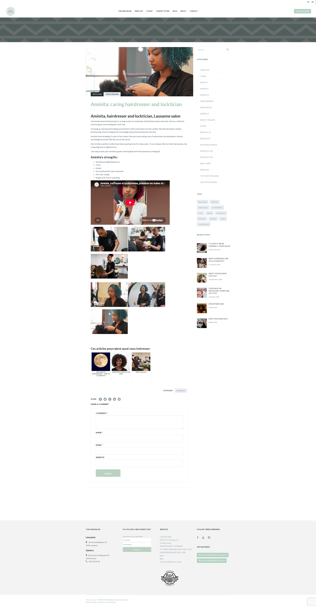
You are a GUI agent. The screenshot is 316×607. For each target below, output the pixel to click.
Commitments (217, 207)
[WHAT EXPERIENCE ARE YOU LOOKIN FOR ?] (202, 263)
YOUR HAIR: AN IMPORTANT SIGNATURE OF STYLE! (219, 290)
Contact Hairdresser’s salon (170, 562)
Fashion (204, 95)
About (183, 11)
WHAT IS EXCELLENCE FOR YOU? (218, 274)
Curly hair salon (166, 537)
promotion (206, 151)
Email (99, 445)
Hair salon (206, 107)
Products (205, 132)
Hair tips (213, 219)
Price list (139, 11)
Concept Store (162, 11)
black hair (214, 202)
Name (99, 432)
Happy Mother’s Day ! (218, 319)
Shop (162, 556)
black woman (203, 207)
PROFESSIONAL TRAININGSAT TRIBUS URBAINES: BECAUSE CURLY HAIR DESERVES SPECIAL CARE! (176, 549)
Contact (194, 11)
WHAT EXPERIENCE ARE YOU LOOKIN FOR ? (218, 259)
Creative (204, 70)
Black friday (203, 202)
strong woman (204, 224)
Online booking (302, 11)
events (209, 213)
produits (205, 138)
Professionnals (208, 145)
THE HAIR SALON (124, 11)
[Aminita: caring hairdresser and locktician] (100, 399)
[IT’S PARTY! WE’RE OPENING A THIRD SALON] (202, 248)
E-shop (150, 11)
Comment (102, 413)
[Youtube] (205, 537)
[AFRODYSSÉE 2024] (202, 308)
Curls (203, 76)
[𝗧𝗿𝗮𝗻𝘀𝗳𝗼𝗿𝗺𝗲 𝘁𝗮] (290, 503)
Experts (204, 88)
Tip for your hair (209, 176)
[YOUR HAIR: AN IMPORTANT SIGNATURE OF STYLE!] (202, 293)
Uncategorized (208, 182)
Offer (203, 126)
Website (100, 457)
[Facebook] (199, 537)
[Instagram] (209, 537)
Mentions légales (91, 602)
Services (204, 170)
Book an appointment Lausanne (213, 555)
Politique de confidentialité (107, 602)
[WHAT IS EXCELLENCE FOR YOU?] (202, 278)
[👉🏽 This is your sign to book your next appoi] (237, 503)
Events (204, 82)
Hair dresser (181, 391)
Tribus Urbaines (112, 94)
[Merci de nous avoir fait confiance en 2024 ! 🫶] (131, 503)
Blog (175, 11)
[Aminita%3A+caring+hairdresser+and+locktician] (105, 399)
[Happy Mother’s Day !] (202, 323)
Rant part (205, 163)
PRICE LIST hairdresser (169, 540)
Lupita (223, 219)
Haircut (204, 113)
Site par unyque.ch (92, 600)
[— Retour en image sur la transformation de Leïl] (184, 503)
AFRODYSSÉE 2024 (216, 304)
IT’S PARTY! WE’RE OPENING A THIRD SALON (219, 245)
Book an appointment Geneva (212, 561)
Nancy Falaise (207, 120)
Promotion (206, 157)
